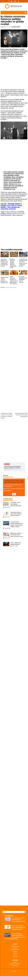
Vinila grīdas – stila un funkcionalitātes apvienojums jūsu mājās (15, 504)
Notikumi (15, 956)
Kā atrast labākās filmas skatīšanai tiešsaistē (15, 543)
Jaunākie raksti (8, 287)
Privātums (15, 965)
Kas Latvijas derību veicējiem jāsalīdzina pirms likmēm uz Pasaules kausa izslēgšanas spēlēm (16, 524)
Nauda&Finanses (15, 949)
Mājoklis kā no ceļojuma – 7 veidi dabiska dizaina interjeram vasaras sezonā (16, 535)
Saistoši (15, 951)
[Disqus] (14, 440)
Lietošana (15, 962)
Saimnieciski (15, 947)
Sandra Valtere (16, 27)
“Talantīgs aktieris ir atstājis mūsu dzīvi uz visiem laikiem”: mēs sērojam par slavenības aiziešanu (11, 206)
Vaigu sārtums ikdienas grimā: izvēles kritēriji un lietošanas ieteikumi (16, 514)
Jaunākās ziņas (15, 946)
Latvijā (15, 954)
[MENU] (25, 12)
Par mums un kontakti (15, 964)
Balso (14, 494)
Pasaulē (14, 287)
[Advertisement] (14, 74)
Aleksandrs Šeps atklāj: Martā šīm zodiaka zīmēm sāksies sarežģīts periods (21, 415)
